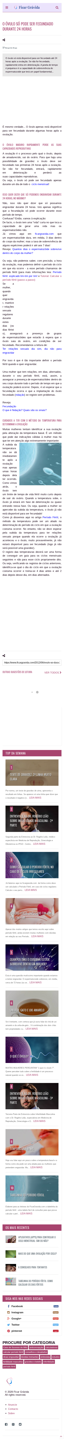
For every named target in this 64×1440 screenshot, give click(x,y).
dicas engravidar (11, 1357)
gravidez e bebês (33, 1361)
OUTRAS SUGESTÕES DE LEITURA (17, 672)
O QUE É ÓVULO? (19, 1056)
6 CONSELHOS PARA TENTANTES (32, 1267)
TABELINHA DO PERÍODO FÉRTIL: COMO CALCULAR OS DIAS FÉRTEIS (35, 1282)
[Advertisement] (25, 98)
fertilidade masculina (13, 1361)
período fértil (9, 1366)
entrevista (45, 1357)
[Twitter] (20, 1424)
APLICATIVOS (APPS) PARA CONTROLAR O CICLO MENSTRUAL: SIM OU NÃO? (37, 1239)
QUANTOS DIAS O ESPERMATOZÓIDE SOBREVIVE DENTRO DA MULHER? (30, 961)
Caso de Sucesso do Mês (15, 1347)
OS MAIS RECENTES (17, 1227)
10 (12, 1188)
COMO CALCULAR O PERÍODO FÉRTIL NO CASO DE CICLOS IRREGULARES (32, 869)
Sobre (11, 1413)
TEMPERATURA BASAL (22, 1148)
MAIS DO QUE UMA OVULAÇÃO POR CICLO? (37, 1253)
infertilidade (48, 1361)
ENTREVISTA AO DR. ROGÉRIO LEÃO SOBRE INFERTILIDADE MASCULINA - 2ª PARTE (31, 820)
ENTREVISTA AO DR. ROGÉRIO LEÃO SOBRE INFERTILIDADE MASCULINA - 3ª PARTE (31, 1098)
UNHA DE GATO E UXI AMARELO (27, 1010)
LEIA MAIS (35, 797)
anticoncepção (36, 1347)
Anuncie (12, 1404)
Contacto (13, 1409)
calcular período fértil (13, 1352)
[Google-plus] (13, 1424)
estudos (56, 1357)
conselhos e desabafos (36, 1352)
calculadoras (51, 1347)
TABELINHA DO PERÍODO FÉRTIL (27, 1195)
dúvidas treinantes (29, 1357)
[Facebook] (6, 1424)
